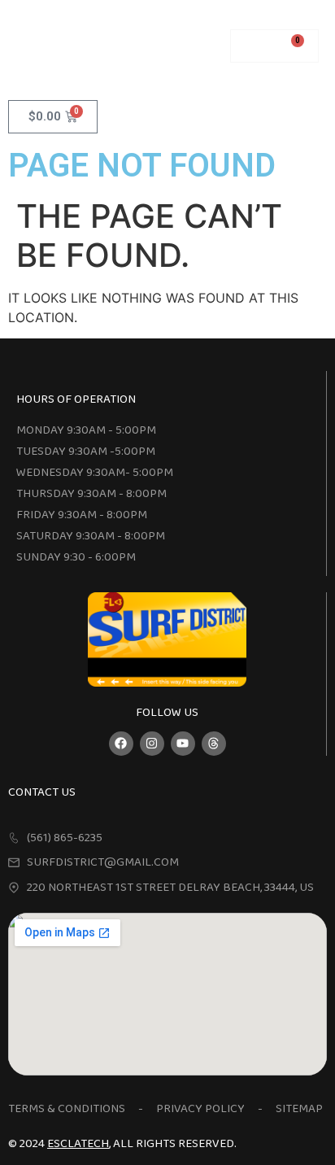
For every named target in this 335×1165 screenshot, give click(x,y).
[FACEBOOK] (121, 743)
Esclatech (78, 1144)
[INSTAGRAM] (152, 743)
